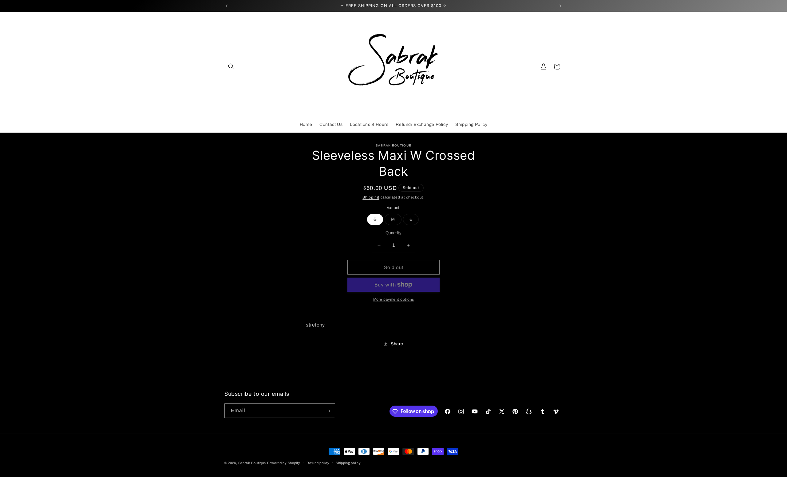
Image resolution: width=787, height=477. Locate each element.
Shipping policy (348, 462)
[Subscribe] (328, 411)
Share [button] (397, 344)
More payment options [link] (393, 299)
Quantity (393, 233)
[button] (231, 66)
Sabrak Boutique (252, 463)
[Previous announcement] (226, 6)
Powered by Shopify (283, 463)
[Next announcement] (560, 6)
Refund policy (317, 462)
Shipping (370, 197)
